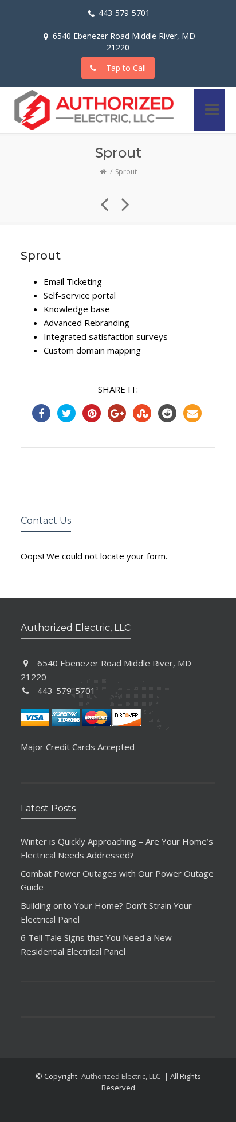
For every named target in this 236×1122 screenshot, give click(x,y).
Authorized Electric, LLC (120, 1076)
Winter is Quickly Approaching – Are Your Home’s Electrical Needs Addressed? (117, 848)
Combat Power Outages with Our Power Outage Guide (117, 880)
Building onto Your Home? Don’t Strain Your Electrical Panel (106, 912)
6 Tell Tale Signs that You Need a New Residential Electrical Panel (96, 944)
